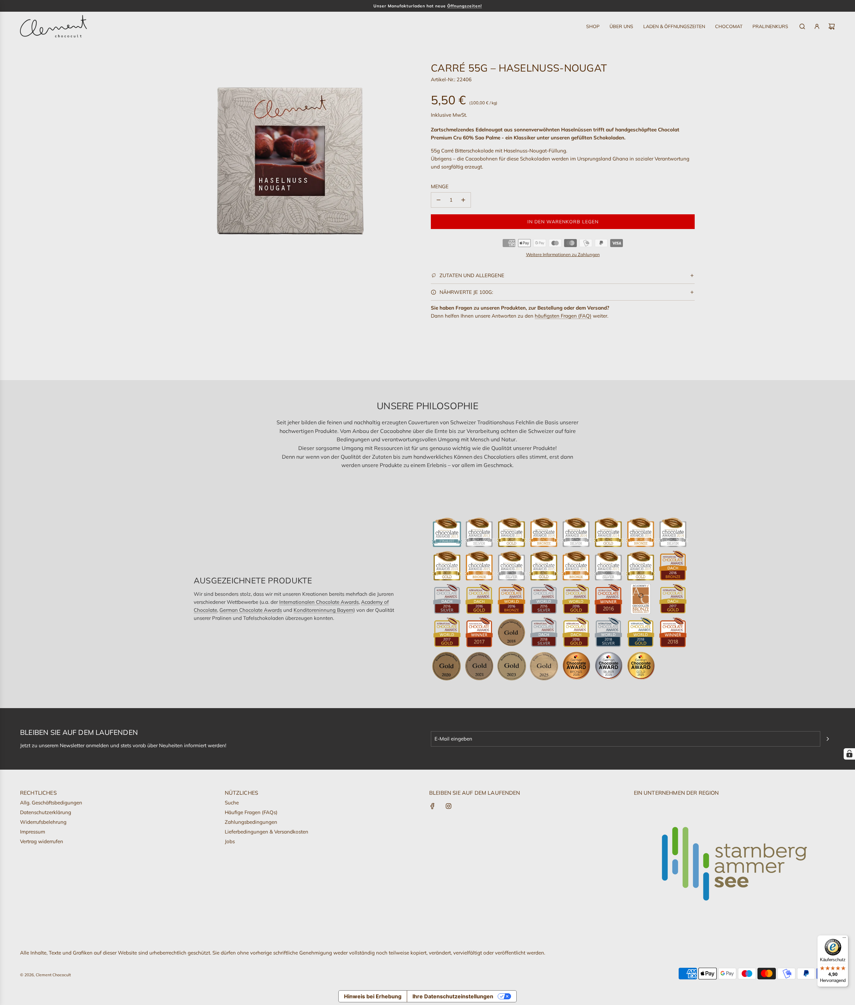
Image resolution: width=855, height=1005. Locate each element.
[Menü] (844, 939)
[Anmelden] (817, 26)
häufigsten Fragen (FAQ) (563, 316)
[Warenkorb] (831, 26)
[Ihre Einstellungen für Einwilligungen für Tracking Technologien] (849, 754)
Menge (440, 186)
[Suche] (802, 26)
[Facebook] (432, 806)
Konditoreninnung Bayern (323, 610)
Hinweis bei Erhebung (372, 996)
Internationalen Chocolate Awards (319, 602)
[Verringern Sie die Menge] (438, 200)
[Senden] (827, 739)
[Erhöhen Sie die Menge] (463, 200)
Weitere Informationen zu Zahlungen (563, 254)
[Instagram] (448, 806)
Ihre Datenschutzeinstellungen (452, 996)
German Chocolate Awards (250, 610)
